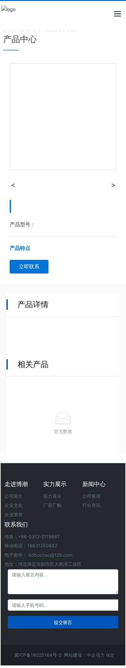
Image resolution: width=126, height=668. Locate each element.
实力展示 (55, 484)
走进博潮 (16, 484)
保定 (110, 655)
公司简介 (14, 496)
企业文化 (14, 505)
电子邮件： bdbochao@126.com (38, 555)
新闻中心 (94, 484)
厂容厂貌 (52, 505)
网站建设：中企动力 (84, 655)
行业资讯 (91, 505)
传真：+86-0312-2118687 (32, 536)
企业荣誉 (14, 514)
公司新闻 (91, 496)
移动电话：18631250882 (31, 545)
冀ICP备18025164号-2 (37, 655)
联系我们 (16, 524)
